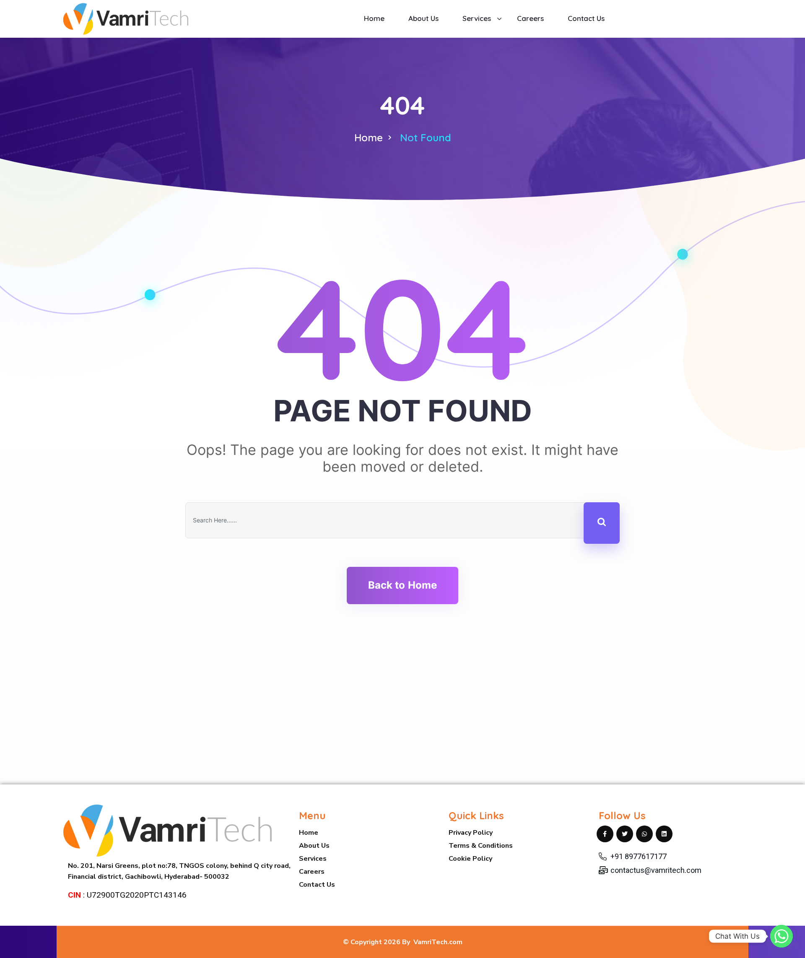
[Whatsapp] (781, 936)
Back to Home (402, 585)
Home (368, 137)
